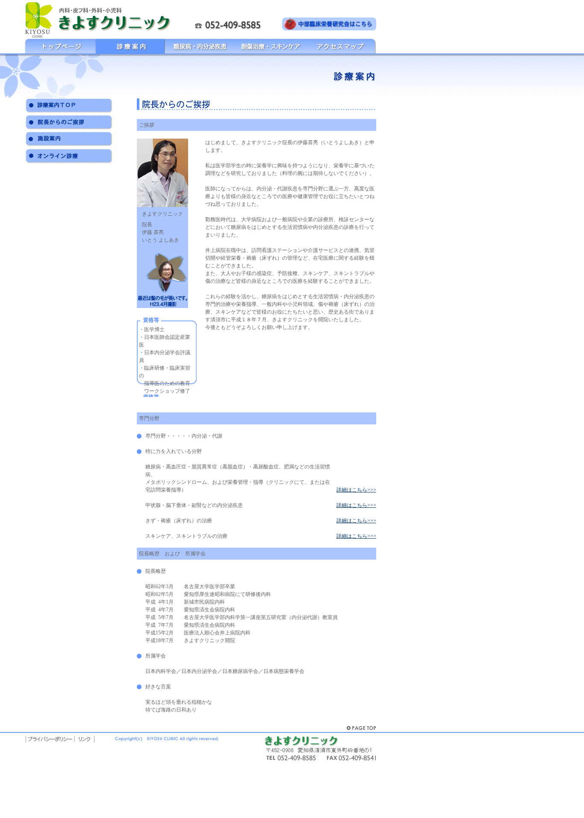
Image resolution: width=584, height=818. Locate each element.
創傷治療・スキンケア (270, 46)
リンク (84, 737)
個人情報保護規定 (50, 737)
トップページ (60, 46)
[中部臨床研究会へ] (329, 23)
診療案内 (130, 46)
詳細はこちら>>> (356, 490)
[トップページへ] (100, 20)
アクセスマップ (340, 46)
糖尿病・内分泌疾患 (200, 46)
